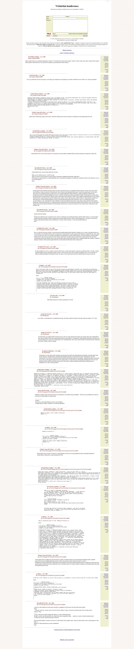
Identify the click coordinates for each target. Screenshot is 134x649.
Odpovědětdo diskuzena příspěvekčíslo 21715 (105, 95)
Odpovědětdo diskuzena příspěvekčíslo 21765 (105, 230)
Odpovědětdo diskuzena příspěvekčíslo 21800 (105, 429)
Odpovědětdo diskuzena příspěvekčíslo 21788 (105, 518)
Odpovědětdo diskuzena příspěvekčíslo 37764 (105, 297)
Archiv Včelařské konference (67, 53)
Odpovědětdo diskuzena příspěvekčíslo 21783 (105, 371)
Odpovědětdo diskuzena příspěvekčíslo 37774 (105, 334)
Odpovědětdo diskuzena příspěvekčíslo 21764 (105, 211)
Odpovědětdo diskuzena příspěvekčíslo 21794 (105, 410)
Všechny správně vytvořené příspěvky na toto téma (67, 629)
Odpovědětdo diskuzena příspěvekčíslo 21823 (105, 488)
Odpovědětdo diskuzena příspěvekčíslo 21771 (105, 267)
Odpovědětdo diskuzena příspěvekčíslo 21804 (105, 451)
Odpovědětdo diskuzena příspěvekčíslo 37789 (105, 352)
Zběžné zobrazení (67, 50)
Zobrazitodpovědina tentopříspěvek (106, 64)
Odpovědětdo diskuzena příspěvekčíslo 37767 (105, 315)
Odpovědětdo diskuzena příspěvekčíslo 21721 (105, 114)
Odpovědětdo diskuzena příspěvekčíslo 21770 (105, 575)
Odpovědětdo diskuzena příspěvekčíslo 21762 (105, 169)
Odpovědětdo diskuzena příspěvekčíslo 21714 (105, 77)
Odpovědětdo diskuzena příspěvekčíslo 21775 (105, 604)
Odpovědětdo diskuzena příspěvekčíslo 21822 (105, 469)
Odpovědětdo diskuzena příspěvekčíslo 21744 (105, 132)
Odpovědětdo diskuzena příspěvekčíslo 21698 (105, 58)
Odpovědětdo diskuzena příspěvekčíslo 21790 (105, 557)
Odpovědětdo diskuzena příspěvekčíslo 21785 (105, 392)
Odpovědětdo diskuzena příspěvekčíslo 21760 (105, 151)
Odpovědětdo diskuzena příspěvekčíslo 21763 (105, 188)
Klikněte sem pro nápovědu (67, 639)
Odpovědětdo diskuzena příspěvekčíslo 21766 (105, 248)
